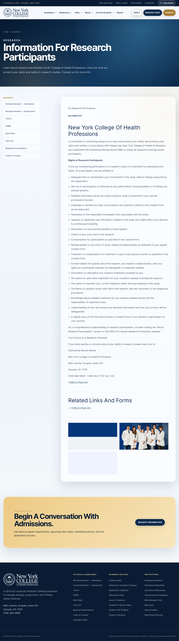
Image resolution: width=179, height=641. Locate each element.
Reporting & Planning (154, 615)
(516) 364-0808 (106, 3)
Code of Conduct (13, 155)
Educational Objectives (154, 585)
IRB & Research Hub (153, 600)
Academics (49, 13)
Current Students (104, 13)
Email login (122, 3)
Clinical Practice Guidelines (156, 595)
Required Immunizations (16, 148)
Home (6, 32)
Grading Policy (115, 580)
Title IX (8, 119)
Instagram (136, 3)
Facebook (150, 3)
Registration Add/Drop (118, 590)
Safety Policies (151, 610)
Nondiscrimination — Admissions (19, 104)
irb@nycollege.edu (78, 382)
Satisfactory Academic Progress (123, 585)
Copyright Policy (80, 620)
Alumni (120, 13)
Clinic (77, 13)
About (88, 13)
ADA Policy (10, 133)
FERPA (8, 126)
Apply (137, 13)
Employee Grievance (153, 580)
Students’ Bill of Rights (119, 610)
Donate (169, 13)
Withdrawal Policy (116, 595)
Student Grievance (117, 615)
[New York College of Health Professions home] (19, 12)
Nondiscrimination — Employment (20, 111)
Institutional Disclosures (155, 590)
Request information (150, 522)
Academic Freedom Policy (120, 605)
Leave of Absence (117, 600)
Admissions (64, 13)
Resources (149, 605)
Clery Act (9, 141)
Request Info (152, 13)
